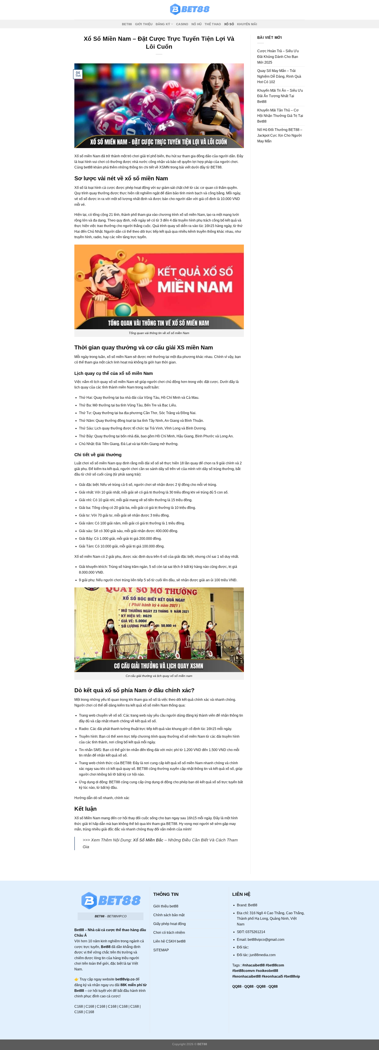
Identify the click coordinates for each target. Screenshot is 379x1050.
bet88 (88, 167)
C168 (78, 1006)
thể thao (213, 24)
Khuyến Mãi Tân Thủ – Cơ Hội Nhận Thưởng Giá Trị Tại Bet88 (280, 115)
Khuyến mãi (247, 24)
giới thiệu (144, 24)
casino (182, 24)
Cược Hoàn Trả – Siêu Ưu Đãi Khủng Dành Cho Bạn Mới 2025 (278, 56)
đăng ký (163, 24)
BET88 (127, 24)
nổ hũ (196, 24)
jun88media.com (262, 955)
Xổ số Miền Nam (87, 818)
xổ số (229, 24)
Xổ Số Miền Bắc (148, 840)
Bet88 (252, 905)
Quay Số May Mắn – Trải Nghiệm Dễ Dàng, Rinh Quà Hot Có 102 (279, 76)
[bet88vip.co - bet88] (189, 10)
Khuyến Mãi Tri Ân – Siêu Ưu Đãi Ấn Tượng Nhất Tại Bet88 (280, 96)
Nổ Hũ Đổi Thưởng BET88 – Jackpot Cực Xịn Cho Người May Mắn (279, 135)
